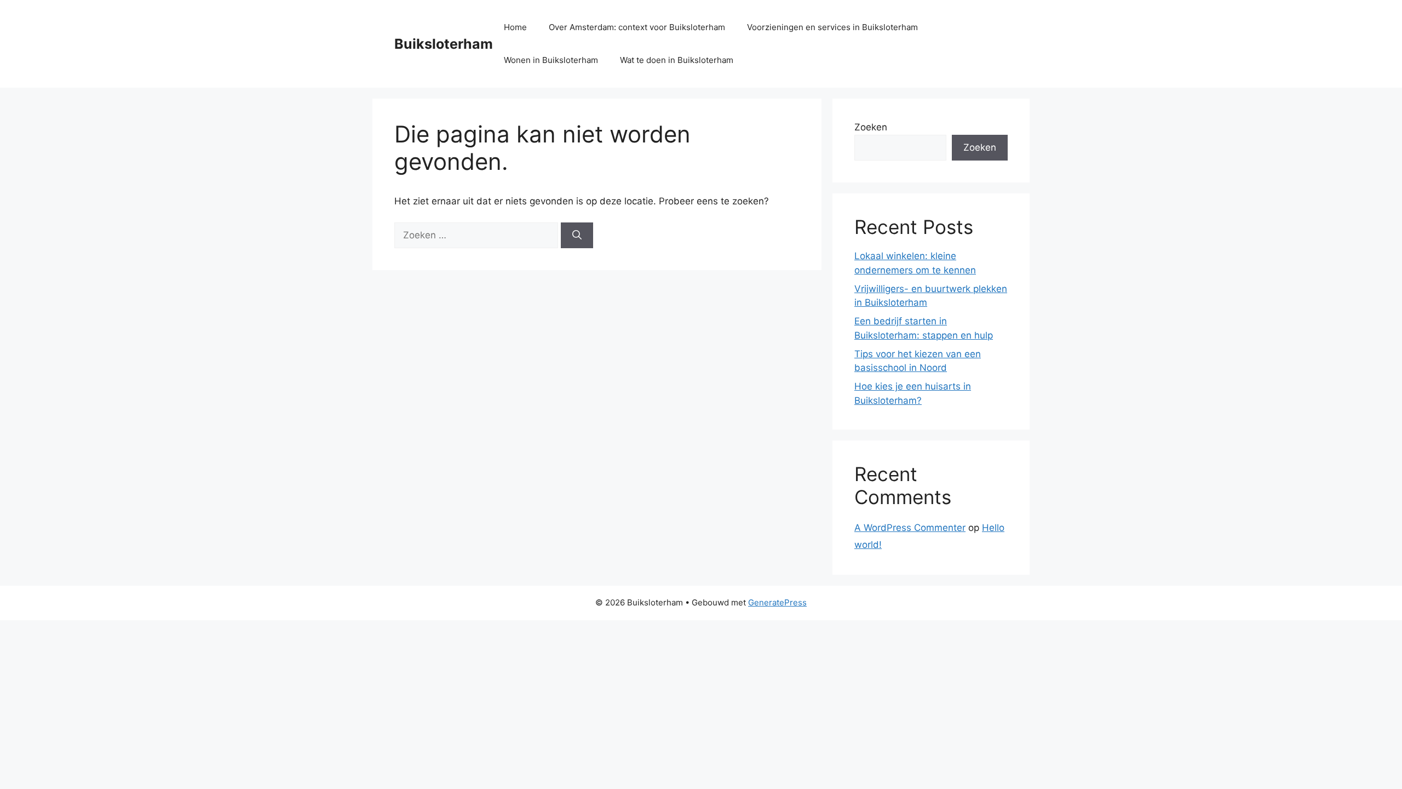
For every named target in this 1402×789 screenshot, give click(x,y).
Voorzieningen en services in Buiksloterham (832, 27)
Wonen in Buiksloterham (551, 60)
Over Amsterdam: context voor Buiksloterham (637, 27)
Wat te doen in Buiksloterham (676, 60)
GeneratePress (777, 602)
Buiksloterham (443, 44)
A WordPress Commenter (910, 527)
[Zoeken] (577, 235)
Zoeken (870, 127)
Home (515, 27)
